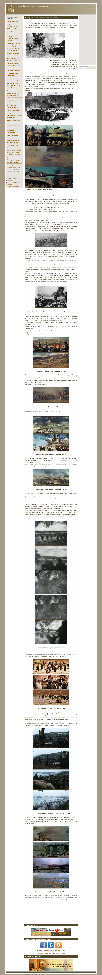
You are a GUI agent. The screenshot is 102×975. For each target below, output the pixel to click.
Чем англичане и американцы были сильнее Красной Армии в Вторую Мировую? (13, 26)
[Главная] (11, 13)
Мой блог (10, 180)
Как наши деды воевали (13, 182)
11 (10, 171)
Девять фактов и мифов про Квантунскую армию (14, 75)
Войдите (62, 899)
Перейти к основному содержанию (9, 1)
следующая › (17, 171)
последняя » (10, 173)
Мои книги (10, 184)
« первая (10, 167)
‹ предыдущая (16, 167)
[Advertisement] (51, 912)
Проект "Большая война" (14, 186)
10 (8, 171)
